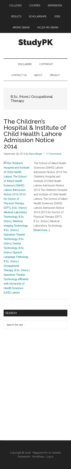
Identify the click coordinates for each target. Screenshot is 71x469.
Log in (49, 456)
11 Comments (54, 153)
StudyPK (35, 42)
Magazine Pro (40, 452)
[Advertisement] (29, 387)
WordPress (38, 456)
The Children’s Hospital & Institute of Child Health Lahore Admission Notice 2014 (35, 134)
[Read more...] (42, 230)
